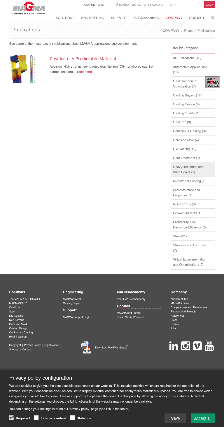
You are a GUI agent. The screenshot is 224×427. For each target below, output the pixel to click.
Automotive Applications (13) (190, 69)
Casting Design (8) (186, 104)
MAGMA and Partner (129, 312)
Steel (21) (180, 236)
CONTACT (197, 17)
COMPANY (174, 17)
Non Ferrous (16, 320)
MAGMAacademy (146, 17)
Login (210, 5)
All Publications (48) (187, 57)
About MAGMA (179, 299)
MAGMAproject (72, 299)
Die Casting (16, 315)
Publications (206, 30)
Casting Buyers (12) (187, 95)
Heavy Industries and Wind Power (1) (188, 169)
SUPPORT (119, 17)
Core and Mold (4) (186, 139)
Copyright (15, 345)
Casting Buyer (71, 303)
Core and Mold (18, 324)
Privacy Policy (32, 345)
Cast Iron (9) (182, 122)
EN (172, 4)
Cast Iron (14, 307)
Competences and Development (190, 307)
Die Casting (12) (184, 148)
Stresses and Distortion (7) (189, 247)
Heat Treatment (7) (186, 157)
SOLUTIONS (65, 17)
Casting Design (18, 328)
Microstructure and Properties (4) (186, 192)
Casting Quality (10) (187, 113)
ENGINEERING (92, 17)
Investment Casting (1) (189, 180)
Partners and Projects (183, 311)
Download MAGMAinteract (111, 347)
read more (84, 71)
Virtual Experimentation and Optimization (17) (189, 262)
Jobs (173, 328)
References (177, 315)
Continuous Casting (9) (189, 131)
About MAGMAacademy (131, 299)
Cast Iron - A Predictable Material (83, 59)
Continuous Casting (21, 332)
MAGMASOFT (18, 303)
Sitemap (14, 349)
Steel (12, 311)
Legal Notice (51, 345)
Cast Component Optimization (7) (185, 83)
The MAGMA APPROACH (24, 299)
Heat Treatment (18, 336)
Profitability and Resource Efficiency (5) (190, 224)
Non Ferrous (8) (184, 204)
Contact (27, 349)
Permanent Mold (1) (187, 213)
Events (175, 324)
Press (188, 30)
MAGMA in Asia (180, 303)
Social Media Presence (130, 317)
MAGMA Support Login (76, 317)
